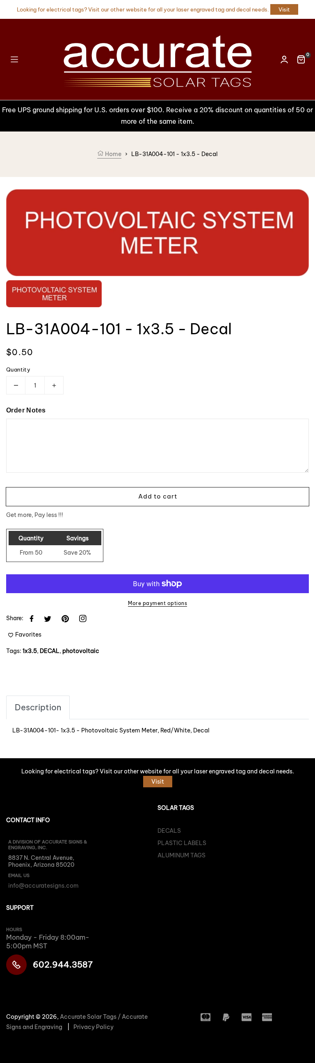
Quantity (18, 369)
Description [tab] (38, 707)
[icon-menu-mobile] (14, 59)
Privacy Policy (93, 1027)
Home (112, 154)
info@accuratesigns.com (43, 885)
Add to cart (157, 496)
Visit (284, 9)
